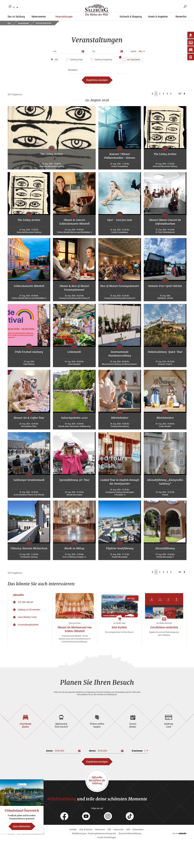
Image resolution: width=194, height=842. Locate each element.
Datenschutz (138, 829)
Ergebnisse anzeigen (97, 80)
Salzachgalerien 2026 (74, 418)
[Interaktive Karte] (190, 35)
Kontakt (73, 829)
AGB (128, 829)
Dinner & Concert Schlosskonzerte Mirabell (74, 221)
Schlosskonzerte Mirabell (29, 286)
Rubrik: (134, 51)
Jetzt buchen (119, 627)
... (175, 93)
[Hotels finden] (190, 49)
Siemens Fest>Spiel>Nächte (165, 286)
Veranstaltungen (23, 23)
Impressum (119, 829)
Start (9, 23)
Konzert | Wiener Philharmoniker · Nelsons (119, 156)
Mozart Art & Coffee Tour (29, 418)
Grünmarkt (74, 352)
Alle (56, 59)
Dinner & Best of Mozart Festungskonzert (74, 287)
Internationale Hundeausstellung (119, 353)
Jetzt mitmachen (21, 826)
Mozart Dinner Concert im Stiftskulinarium (165, 221)
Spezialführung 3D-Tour (74, 480)
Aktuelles (18, 595)
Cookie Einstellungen (106, 837)
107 (179, 93)
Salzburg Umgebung (103, 59)
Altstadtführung (165, 548)
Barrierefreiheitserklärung (130, 833)
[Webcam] (190, 57)
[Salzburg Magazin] (190, 42)
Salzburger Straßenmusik (28, 480)
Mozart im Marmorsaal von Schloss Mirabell (75, 629)
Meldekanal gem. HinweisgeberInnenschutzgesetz (94, 833)
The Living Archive (51, 154)
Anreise (49, 750)
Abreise (92, 750)
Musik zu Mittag (74, 548)
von (54, 51)
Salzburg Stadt (76, 59)
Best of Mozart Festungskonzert (119, 286)
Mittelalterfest (119, 418)
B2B (109, 829)
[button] (138, 51)
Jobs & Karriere (86, 829)
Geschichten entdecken (164, 627)
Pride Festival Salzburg (29, 352)
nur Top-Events (133, 59)
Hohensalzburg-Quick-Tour (165, 352)
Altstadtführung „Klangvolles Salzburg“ (165, 481)
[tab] (25, 721)
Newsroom (100, 829)
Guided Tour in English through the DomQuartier (119, 481)
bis (94, 51)
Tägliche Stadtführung (120, 548)
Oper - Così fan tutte (119, 220)
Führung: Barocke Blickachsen (28, 548)
